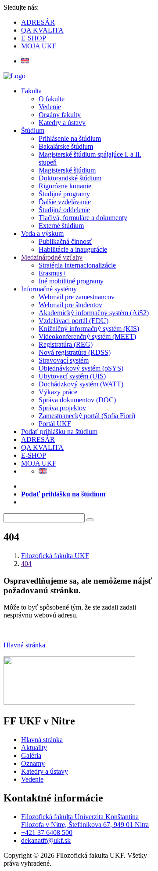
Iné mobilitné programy (71, 281)
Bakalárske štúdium (66, 146)
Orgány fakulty (60, 114)
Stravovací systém (64, 360)
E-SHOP (33, 38)
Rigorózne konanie (65, 186)
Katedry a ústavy (62, 122)
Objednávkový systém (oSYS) (81, 368)
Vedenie (50, 106)
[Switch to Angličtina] (25, 61)
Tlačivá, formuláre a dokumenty (83, 217)
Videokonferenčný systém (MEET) (87, 336)
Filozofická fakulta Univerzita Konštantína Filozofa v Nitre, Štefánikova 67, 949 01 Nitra (85, 820)
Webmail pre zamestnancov (77, 297)
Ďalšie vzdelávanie (65, 202)
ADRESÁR (38, 22)
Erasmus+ (52, 273)
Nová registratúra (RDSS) (75, 352)
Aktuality (34, 747)
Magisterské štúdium (67, 170)
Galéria (31, 755)
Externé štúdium (61, 225)
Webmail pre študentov (70, 305)
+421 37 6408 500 (46, 832)
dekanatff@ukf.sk (46, 840)
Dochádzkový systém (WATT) (81, 384)
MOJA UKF (38, 46)
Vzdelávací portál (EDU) (73, 320)
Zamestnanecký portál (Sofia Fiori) (87, 415)
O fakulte (52, 99)
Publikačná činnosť (65, 241)
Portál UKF (55, 423)
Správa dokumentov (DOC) (77, 400)
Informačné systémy (49, 289)
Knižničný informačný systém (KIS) (89, 328)
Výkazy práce (58, 392)
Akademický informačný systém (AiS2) (94, 312)
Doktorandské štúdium (70, 178)
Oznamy (33, 763)
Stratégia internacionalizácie (77, 265)
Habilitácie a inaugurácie (73, 249)
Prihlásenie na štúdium (70, 138)
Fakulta (31, 91)
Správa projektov (62, 408)
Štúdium (32, 130)
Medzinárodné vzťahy (52, 257)
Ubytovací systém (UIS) (72, 376)
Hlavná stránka (24, 645)
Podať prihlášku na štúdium (59, 431)
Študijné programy (64, 194)
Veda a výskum (42, 233)
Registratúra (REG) (66, 344)
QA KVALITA (42, 30)
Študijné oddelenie (64, 209)
